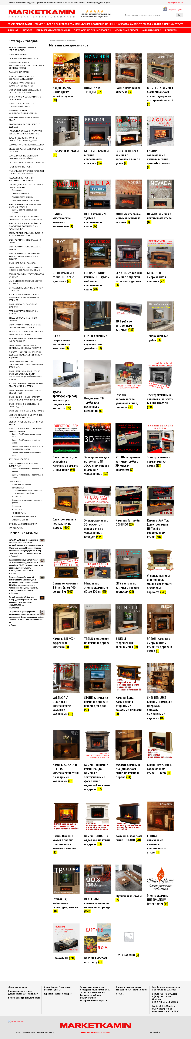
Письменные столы (19, 72)
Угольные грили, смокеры (22, 197)
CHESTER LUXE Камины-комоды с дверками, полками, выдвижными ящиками (26, 355)
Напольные (16, 497)
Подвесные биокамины (21, 484)
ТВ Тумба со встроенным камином (26, 163)
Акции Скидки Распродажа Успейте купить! (57, 988)
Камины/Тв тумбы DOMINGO (22, 263)
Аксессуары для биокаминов (24, 516)
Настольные (17, 510)
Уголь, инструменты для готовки (25, 200)
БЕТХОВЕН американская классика (26, 145)
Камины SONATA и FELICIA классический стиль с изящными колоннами (26, 364)
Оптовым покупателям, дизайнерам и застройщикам (23, 992)
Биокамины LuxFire (20, 520)
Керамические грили (20, 193)
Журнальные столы (19, 459)
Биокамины (15, 482)
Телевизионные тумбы (20, 167)
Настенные (16, 506)
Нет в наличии (16, 528)
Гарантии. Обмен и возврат (58, 993)
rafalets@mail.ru (166, 1006)
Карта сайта (155, 1032)
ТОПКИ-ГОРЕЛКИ (19, 513)
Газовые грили (18, 190)
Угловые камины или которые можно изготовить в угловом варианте (24, 297)
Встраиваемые (18, 488)
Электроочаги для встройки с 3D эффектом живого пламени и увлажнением (25, 226)
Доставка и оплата (17, 987)
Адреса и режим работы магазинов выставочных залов (132, 988)
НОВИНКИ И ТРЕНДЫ (18, 54)
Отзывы (120, 993)
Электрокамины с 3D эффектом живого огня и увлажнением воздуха (24, 256)
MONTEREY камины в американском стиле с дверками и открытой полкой (26, 65)
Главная (52, 40)
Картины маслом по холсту (23, 524)
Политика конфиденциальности (24, 997)
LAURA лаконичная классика (23, 58)
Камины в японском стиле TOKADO (26, 411)
